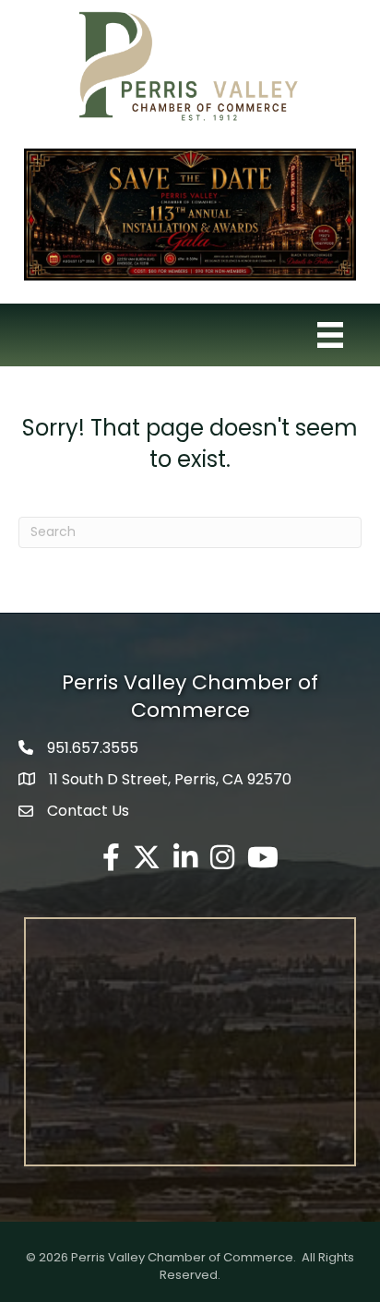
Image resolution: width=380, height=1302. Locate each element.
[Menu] (330, 335)
